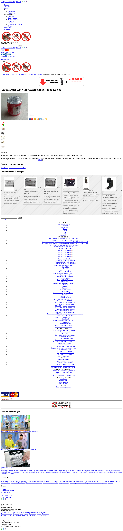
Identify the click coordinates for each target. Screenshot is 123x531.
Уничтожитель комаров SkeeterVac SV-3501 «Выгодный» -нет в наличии (109, 195)
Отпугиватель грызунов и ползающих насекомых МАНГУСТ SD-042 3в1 (65, 242)
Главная (6, 5)
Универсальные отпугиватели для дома (63, 375)
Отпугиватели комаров (65, 349)
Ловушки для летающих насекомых (63, 341)
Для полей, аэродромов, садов (65, 364)
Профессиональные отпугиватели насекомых (20, 472)
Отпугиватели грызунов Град (63, 265)
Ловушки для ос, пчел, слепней (65, 346)
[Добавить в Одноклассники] (38, 119)
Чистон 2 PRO (65, 296)
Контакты (7, 29)
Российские (63, 379)
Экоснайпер (65, 227)
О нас (20, 512)
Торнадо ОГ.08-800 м (64, 256)
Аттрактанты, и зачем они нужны (95, 483)
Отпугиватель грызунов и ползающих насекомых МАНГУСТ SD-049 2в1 (65, 243)
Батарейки (63, 235)
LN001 (40, 160)
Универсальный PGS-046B (65, 315)
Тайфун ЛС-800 (65, 278)
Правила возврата (6, 514)
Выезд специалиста (14, 19)
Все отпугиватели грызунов (63, 325)
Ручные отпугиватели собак (63, 372)
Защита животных (63, 356)
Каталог (3, 61)
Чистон (65, 229)
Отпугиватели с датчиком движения (63, 370)
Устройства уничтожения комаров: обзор (13, 168)
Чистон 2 (65, 294)
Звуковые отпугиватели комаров (25, 470)
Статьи (10, 26)
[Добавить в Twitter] (40, 119)
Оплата (6, 8)
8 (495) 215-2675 (6, 2)
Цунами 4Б (65, 291)
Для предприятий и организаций (65, 335)
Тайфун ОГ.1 (65, 281)
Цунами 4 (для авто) (65, 289)
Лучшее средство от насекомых (66, 470)
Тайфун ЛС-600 (65, 275)
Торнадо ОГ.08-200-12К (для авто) (65, 262)
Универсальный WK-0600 (65, 301)
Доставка (7, 6)
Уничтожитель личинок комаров (65, 340)
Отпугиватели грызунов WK (63, 299)
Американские (63, 382)
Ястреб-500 (65, 319)
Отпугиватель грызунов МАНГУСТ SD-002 (65, 240)
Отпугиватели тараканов (65, 351)
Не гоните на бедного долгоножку (11, 481)
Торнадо (65, 225)
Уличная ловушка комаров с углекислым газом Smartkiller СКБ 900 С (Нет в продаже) (91, 194)
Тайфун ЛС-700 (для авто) (65, 276)
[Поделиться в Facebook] (30, 119)
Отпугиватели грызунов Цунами (63, 283)
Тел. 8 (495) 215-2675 (7, 495)
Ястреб (65, 233)
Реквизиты (11, 13)
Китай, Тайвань (63, 383)
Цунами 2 (65, 286)
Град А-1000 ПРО (65, 270)
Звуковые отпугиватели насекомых (46, 470)
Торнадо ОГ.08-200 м (64, 250)
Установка (11, 21)
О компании (11, 11)
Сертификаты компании (30, 512)
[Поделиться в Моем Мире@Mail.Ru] (35, 119)
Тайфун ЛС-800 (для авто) (65, 280)
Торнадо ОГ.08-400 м (64, 254)
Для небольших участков (65, 361)
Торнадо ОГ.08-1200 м (65, 259)
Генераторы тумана (65, 336)
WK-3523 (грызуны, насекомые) (65, 304)
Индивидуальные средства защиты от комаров (70, 483)
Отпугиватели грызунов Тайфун (63, 273)
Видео (38, 515)
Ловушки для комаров (65, 343)
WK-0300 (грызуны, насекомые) (65, 302)
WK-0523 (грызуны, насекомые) (65, 309)
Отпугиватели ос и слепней (65, 353)
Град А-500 (65, 267)
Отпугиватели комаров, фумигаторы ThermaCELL (91, 470)
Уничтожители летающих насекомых (63, 330)
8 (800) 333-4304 (16, 2)
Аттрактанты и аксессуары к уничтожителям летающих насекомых (21, 74)
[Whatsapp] (22, 2)
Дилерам (10, 23)
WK (65, 232)
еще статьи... (109, 483)
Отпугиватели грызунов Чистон (63, 293)
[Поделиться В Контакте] (43, 119)
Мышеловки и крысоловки (63, 327)
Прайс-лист (7, 27)
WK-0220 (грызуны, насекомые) (65, 306)
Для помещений (65, 332)
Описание (4, 152)
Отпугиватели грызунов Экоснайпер (63, 312)
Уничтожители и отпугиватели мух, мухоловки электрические (77, 481)
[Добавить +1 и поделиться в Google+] (32, 119)
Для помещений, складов (65, 362)
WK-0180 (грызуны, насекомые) (65, 310)
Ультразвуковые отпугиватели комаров (98, 472)
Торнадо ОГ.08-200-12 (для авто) (65, 260)
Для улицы (65, 333)
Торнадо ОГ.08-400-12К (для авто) (65, 263)
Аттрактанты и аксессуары (65, 338)
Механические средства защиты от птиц (63, 366)
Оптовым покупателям (15, 24)
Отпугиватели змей (63, 374)
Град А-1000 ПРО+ (65, 272)
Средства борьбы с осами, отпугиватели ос (73, 472)
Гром (65, 230)
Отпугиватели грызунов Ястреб (63, 317)
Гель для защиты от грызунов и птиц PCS (63, 367)
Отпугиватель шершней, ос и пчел (47, 481)
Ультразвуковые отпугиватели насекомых (63, 348)
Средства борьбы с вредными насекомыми (47, 472)
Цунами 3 (65, 288)
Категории (4, 219)
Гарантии (11, 16)
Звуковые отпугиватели (29, 481)
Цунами (65, 285)
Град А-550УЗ (65, 268)
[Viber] (26, 2)
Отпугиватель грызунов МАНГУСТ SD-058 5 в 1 (65, 245)
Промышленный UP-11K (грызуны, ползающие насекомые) (65, 314)
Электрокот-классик (65, 323)
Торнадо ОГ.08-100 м (65, 248)
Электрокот (65, 322)
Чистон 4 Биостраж (65, 297)
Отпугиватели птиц (63, 359)
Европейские (63, 380)
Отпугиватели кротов (63, 224)
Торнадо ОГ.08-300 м (64, 253)
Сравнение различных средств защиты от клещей (41, 483)
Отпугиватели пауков (65, 354)
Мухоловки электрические (65, 345)
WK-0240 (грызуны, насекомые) (65, 307)
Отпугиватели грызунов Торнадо (63, 246)
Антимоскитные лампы (8, 470)
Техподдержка (12, 18)
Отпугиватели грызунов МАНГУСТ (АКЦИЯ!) (63, 238)
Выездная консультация (63, 387)
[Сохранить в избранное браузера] (46, 119)
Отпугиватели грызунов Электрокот (63, 320)
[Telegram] (24, 2)
